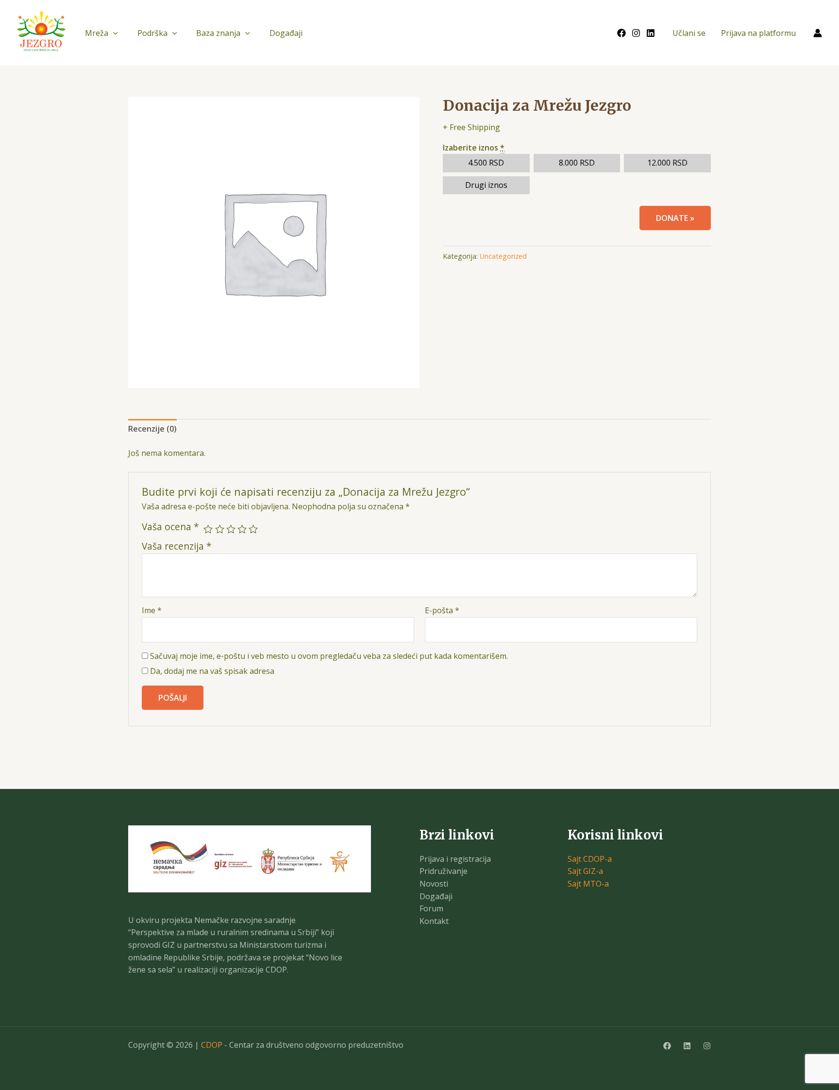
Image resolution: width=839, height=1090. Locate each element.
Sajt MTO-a (588, 883)
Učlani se (688, 33)
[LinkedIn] (650, 33)
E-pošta (442, 610)
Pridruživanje (444, 871)
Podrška (152, 33)
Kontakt (434, 921)
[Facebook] (621, 33)
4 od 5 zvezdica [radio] (242, 529)
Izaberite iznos (473, 147)
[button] (113, 33)
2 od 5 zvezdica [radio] (219, 529)
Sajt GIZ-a (585, 871)
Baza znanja (218, 33)
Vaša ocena (170, 526)
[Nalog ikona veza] (817, 33)
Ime (152, 610)
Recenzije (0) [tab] (152, 428)
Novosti (434, 883)
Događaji (285, 33)
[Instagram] (636, 33)
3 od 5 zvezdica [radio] (230, 529)
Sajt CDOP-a (590, 859)
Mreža (96, 33)
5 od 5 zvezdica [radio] (253, 529)
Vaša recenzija (177, 546)
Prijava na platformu (758, 33)
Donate (675, 218)
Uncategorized (503, 256)
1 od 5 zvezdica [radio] (208, 529)
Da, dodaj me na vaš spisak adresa (211, 671)
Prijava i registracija (455, 859)
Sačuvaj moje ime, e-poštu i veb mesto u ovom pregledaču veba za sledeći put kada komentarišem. (329, 656)
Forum (431, 908)
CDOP (211, 1045)
